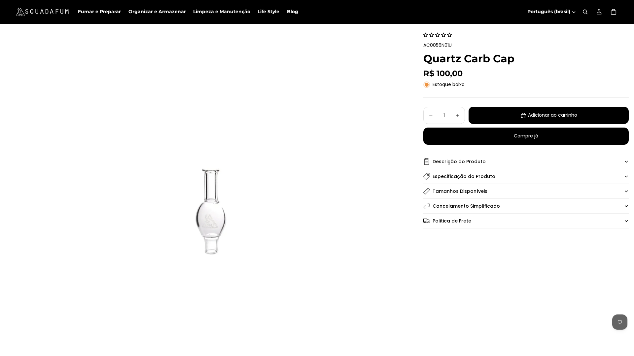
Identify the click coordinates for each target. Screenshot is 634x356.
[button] (437, 35)
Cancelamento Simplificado (466, 206)
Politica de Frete (452, 221)
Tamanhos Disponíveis (460, 191)
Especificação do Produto (464, 176)
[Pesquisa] (585, 12)
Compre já (526, 136)
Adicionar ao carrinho (552, 115)
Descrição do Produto (459, 161)
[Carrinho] (613, 12)
